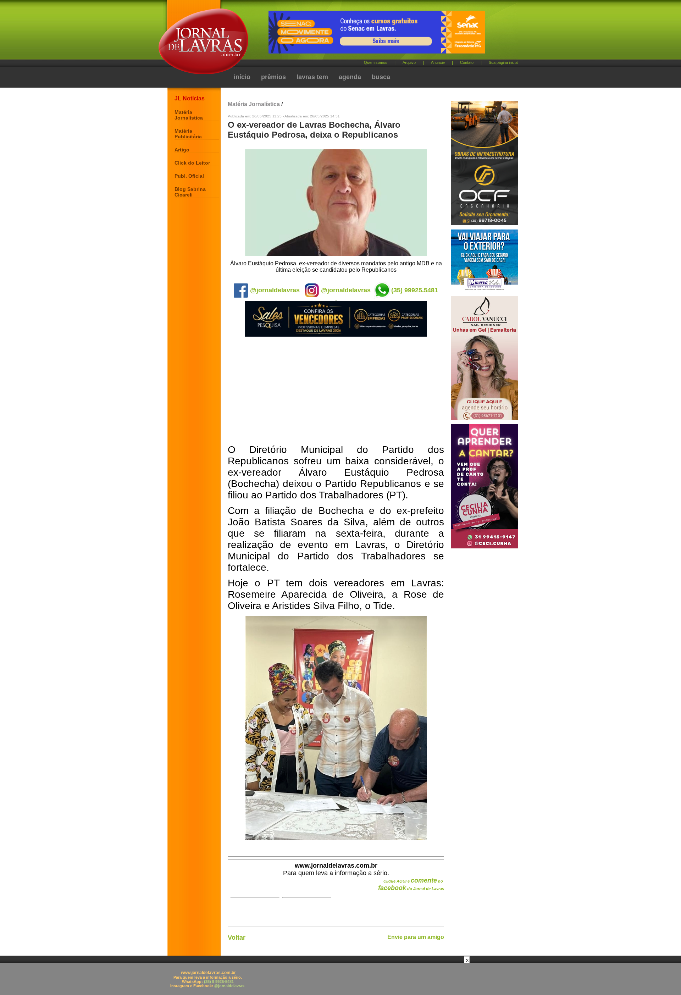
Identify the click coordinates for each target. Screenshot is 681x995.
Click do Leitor (192, 163)
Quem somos (375, 62)
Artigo (182, 150)
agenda (350, 77)
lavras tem (312, 77)
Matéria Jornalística (189, 115)
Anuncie (438, 62)
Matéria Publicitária (188, 133)
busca (381, 77)
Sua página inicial (503, 62)
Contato (467, 62)
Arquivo (409, 62)
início (242, 77)
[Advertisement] (336, 391)
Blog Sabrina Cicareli (190, 192)
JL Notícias (190, 98)
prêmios (273, 77)
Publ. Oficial (189, 176)
